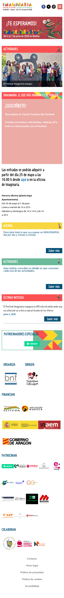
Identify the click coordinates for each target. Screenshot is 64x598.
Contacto (32, 558)
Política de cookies (32, 579)
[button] (60, 6)
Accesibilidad (32, 586)
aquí (23, 179)
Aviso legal (32, 565)
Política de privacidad (32, 572)
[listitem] (32, 70)
